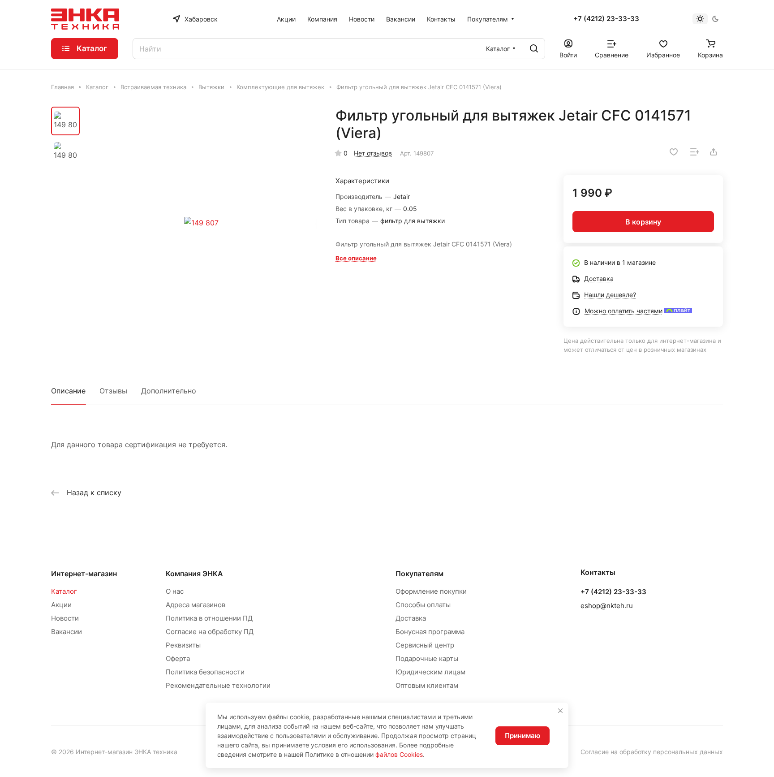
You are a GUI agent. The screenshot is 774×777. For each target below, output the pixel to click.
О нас (175, 591)
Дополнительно (168, 390)
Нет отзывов (373, 153)
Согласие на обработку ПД (210, 631)
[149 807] (201, 223)
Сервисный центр (425, 645)
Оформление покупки (431, 591)
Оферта (178, 658)
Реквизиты (183, 645)
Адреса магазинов (195, 604)
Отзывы (113, 390)
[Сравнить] (694, 151)
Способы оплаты (423, 604)
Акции (61, 604)
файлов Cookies (399, 754)
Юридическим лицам (430, 672)
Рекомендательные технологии (218, 685)
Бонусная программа (430, 631)
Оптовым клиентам (427, 685)
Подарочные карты (427, 658)
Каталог (64, 591)
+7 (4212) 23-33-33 (606, 19)
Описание (68, 390)
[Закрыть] (560, 711)
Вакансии (66, 631)
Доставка (411, 618)
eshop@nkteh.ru (606, 605)
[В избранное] (673, 151)
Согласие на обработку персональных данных (651, 751)
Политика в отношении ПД (209, 618)
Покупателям (419, 573)
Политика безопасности (205, 672)
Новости (65, 618)
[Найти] (534, 48)
